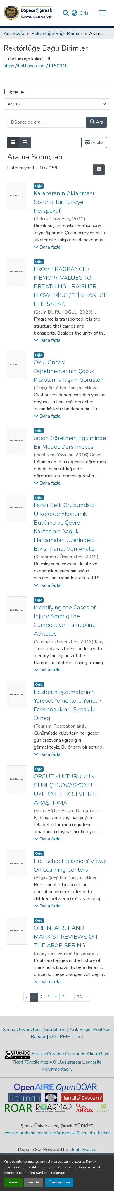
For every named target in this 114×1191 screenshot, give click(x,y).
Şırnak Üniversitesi (22, 1029)
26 (79, 997)
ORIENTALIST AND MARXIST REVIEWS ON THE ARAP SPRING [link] (65, 936)
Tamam (13, 1182)
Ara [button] (99, 122)
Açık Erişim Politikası (90, 1029)
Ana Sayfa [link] (14, 33)
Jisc (77, 1036)
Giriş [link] (84, 13)
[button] (28, 13)
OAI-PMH (60, 1036)
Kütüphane (55, 1029)
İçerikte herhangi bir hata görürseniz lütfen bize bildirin (57, 1133)
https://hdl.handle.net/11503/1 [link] (35, 66)
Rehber (39, 1036)
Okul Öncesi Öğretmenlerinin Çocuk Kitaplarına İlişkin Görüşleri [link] (68, 371)
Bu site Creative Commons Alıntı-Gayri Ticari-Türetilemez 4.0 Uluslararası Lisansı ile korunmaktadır (61, 1061)
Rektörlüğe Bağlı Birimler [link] (56, 33)
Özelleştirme (59, 1182)
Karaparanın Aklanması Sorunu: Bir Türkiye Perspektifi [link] (64, 202)
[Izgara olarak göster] (25, 142)
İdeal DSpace (82, 1149)
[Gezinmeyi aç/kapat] (102, 13)
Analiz (96, 142)
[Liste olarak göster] (13, 142)
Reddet (33, 1182)
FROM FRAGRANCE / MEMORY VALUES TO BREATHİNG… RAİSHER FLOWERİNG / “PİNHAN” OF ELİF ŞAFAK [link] (70, 286)
